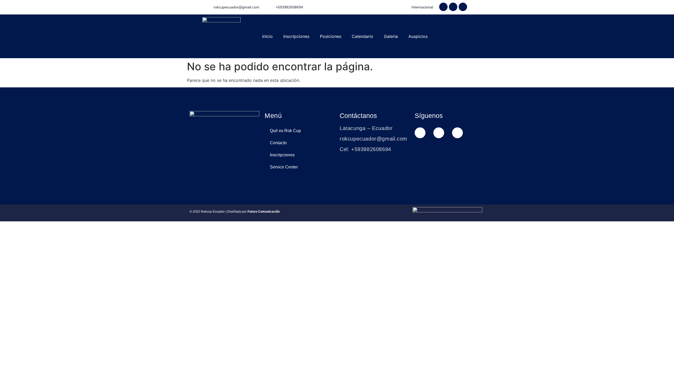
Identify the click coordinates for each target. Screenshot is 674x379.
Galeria (391, 36)
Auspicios (418, 36)
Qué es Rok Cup (285, 130)
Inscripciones (296, 36)
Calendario (362, 36)
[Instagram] (453, 7)
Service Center (284, 167)
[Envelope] (457, 132)
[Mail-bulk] (463, 7)
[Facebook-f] (443, 7)
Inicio (267, 36)
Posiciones (330, 36)
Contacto (278, 143)
